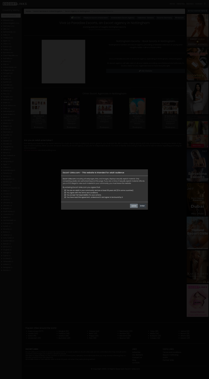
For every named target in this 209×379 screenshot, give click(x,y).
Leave (133, 206)
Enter (142, 206)
